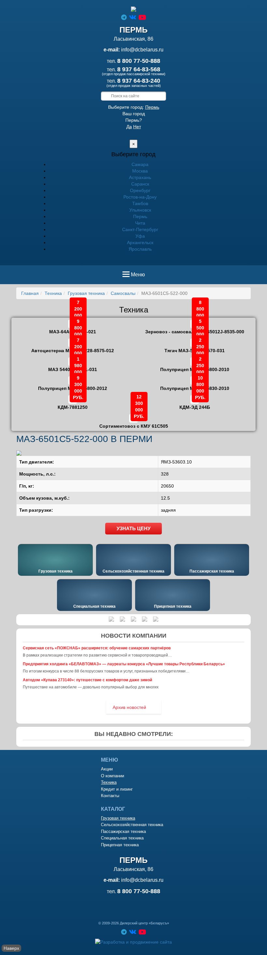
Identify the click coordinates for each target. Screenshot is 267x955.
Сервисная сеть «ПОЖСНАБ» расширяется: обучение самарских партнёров (97, 648)
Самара (140, 164)
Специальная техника (94, 606)
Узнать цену (133, 528)
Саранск (140, 184)
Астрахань (140, 177)
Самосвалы (123, 293)
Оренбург (140, 190)
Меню (138, 277)
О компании (112, 775)
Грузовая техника (86, 293)
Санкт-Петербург (140, 229)
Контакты (110, 795)
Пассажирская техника (212, 571)
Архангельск (140, 242)
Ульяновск (140, 210)
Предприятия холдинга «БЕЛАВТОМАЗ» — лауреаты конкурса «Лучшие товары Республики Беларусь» (124, 664)
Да (129, 126)
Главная (30, 293)
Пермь (152, 107)
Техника (53, 293)
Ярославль (140, 249)
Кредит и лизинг (117, 789)
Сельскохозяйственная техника (133, 571)
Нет (137, 126)
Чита (140, 223)
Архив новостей (129, 707)
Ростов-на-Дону (140, 197)
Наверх (11, 948)
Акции (107, 769)
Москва (140, 170)
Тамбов (140, 203)
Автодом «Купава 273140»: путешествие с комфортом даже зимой (87, 680)
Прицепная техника (172, 606)
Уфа (140, 236)
